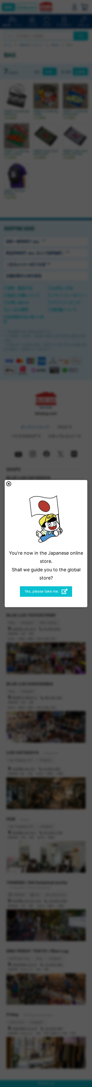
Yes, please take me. (42, 591)
